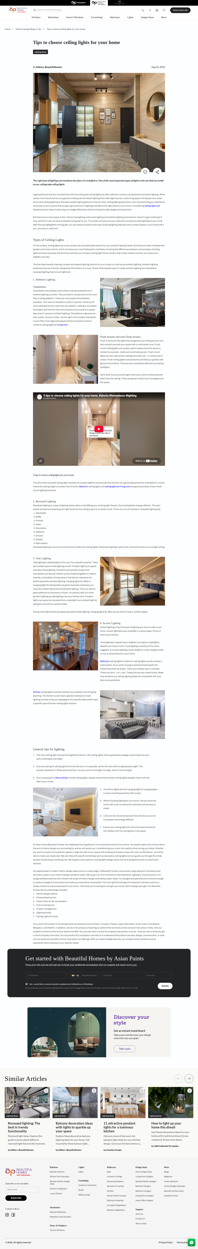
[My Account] (150, 10)
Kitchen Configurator (58, 1189)
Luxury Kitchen (56, 1194)
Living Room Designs (144, 1177)
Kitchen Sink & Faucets (116, 1196)
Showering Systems (115, 1181)
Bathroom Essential (115, 1200)
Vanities (110, 1191)
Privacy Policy (166, 1242)
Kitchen (36, 692)
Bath (109, 1172)
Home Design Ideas (144, 1172)
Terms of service (185, 1242)
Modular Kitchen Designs (146, 1181)
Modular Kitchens (57, 1172)
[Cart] (164, 10)
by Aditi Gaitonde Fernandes (165, 1146)
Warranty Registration (116, 1210)
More (163, 17)
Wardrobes (53, 17)
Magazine (168, 1177)
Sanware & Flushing (115, 1186)
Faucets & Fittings (114, 1177)
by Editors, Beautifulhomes (21, 1150)
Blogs (166, 1172)
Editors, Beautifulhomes (49, 66)
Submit (165, 986)
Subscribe (16, 1198)
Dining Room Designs (145, 1196)
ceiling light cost (152, 206)
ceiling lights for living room (118, 486)
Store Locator (141, 1224)
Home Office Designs (144, 1200)
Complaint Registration (116, 1205)
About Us (139, 1214)
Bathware (115, 17)
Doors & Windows (75, 17)
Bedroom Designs (143, 1186)
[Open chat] (191, 1242)
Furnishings (97, 17)
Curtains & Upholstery (87, 1185)
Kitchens (36, 17)
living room (62, 325)
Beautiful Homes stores (174, 1191)
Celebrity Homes (171, 1196)
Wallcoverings (84, 1195)
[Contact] (143, 10)
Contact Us (140, 1219)
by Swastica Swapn (113, 1150)
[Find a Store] (157, 10)
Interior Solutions (171, 1181)
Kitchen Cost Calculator (59, 1177)
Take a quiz (125, 1048)
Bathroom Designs (143, 1191)
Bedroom (83, 486)
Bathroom (105, 661)
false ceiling (61, 778)
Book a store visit (180, 10)
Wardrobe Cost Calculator (60, 1217)
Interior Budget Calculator (174, 1186)
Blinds (81, 1190)
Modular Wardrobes (58, 1212)
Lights (130, 17)
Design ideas (147, 17)
